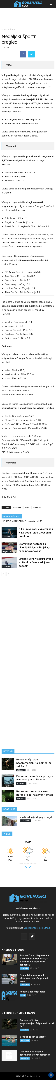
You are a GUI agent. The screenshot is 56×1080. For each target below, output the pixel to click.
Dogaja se (6, 551)
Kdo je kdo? (25, 821)
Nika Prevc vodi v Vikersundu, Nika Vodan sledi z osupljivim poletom (36, 532)
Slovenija (24, 968)
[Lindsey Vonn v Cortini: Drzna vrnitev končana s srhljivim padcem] (9, 562)
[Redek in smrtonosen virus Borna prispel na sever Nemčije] (8, 796)
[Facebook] (24, 936)
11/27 (19, 858)
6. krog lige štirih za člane (33, 1037)
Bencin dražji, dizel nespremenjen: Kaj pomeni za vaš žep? (33, 763)
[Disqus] (28, 622)
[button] (51, 4)
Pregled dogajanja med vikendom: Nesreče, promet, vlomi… (34, 978)
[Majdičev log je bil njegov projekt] (9, 821)
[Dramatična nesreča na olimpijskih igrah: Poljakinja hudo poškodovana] (9, 547)
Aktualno (6, 537)
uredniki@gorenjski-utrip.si (37, 927)
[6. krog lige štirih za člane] (9, 1040)
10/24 (37, 858)
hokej (27, 507)
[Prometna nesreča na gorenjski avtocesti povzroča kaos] (8, 780)
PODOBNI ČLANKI (11, 516)
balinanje (17, 507)
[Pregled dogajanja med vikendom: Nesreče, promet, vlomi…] (9, 979)
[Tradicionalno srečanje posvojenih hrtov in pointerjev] (9, 1055)
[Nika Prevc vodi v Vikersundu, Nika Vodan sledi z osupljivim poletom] (9, 532)
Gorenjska (21, 783)
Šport (12, 29)
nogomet (37, 507)
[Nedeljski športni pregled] (9, 995)
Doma (4, 29)
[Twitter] (32, 936)
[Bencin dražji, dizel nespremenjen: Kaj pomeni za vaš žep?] (8, 764)
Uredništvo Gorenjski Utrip (28, 908)
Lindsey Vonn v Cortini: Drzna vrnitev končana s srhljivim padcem (36, 562)
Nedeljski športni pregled (32, 991)
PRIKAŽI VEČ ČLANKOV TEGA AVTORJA (22, 521)
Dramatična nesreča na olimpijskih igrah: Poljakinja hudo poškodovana (35, 547)
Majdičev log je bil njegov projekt (36, 817)
